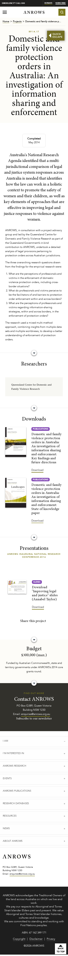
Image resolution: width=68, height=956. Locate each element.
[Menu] (5, 13)
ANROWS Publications (17, 790)
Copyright (19, 939)
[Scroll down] (34, 353)
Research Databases (16, 803)
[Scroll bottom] (34, 639)
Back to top (61, 950)
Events (7, 778)
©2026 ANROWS (34, 946)
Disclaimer (36, 939)
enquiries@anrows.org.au (35, 714)
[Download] (15, 442)
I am (5, 741)
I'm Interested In (13, 753)
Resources (10, 815)
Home (6, 21)
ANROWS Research (14, 765)
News (6, 828)
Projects (17, 21)
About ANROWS (12, 841)
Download (37, 470)
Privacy (51, 939)
